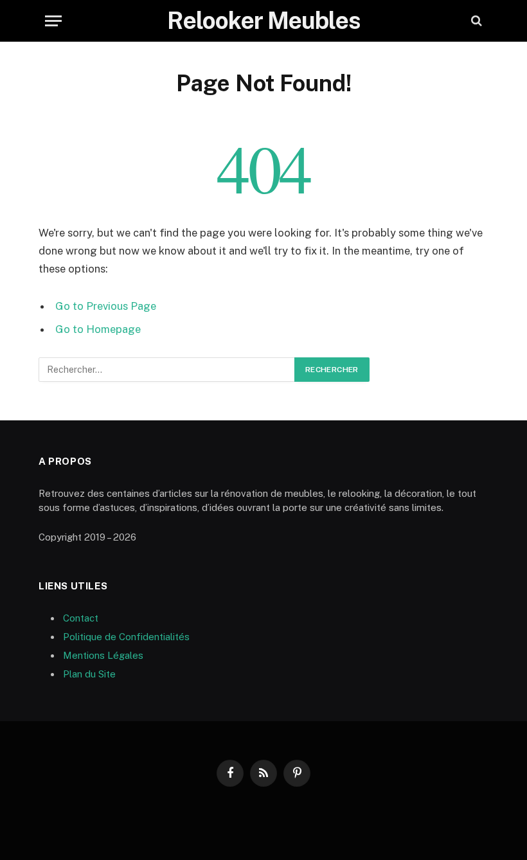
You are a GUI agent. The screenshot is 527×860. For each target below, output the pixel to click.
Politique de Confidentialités (126, 636)
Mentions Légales (103, 655)
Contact (80, 618)
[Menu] (53, 20)
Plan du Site (89, 673)
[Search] (475, 20)
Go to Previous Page (105, 306)
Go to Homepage (98, 329)
